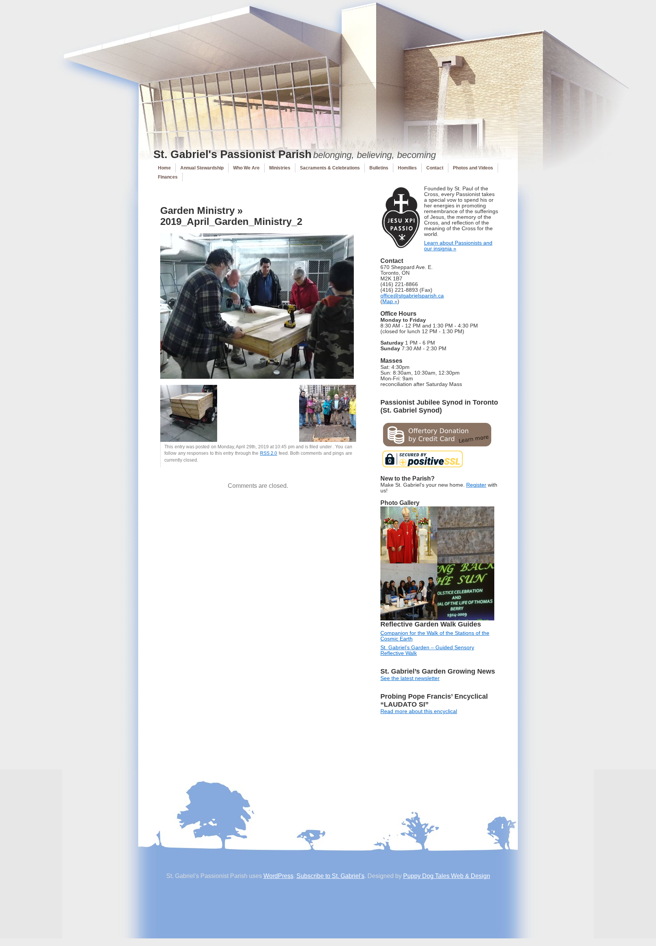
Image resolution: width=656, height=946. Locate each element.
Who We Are (246, 168)
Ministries (279, 168)
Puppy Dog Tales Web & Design (446, 876)
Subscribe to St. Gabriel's (330, 876)
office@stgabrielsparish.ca (412, 296)
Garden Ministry (197, 210)
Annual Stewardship (202, 168)
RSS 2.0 (268, 453)
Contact (434, 168)
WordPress (278, 876)
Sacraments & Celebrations (330, 168)
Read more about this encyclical (418, 711)
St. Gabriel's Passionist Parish (232, 154)
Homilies (407, 168)
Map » (389, 301)
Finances (168, 177)
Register (476, 485)
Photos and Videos (473, 168)
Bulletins (378, 168)
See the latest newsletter (410, 678)
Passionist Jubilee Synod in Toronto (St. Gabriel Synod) (439, 406)
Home (164, 168)
